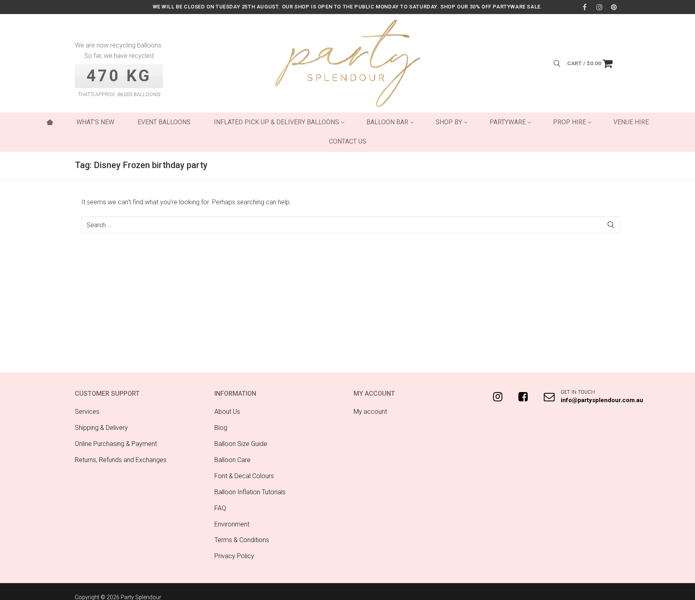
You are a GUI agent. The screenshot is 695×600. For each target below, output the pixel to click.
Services (87, 411)
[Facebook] (584, 7)
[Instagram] (599, 7)
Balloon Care (232, 460)
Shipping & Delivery (101, 428)
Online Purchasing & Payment (116, 444)
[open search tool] (557, 63)
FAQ (220, 508)
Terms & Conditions (241, 540)
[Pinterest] (614, 7)
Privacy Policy (234, 556)
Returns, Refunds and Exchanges (121, 460)
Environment (231, 524)
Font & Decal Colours (244, 476)
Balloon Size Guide (240, 444)
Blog (220, 428)
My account (370, 411)
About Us (227, 411)
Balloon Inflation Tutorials (250, 492)
